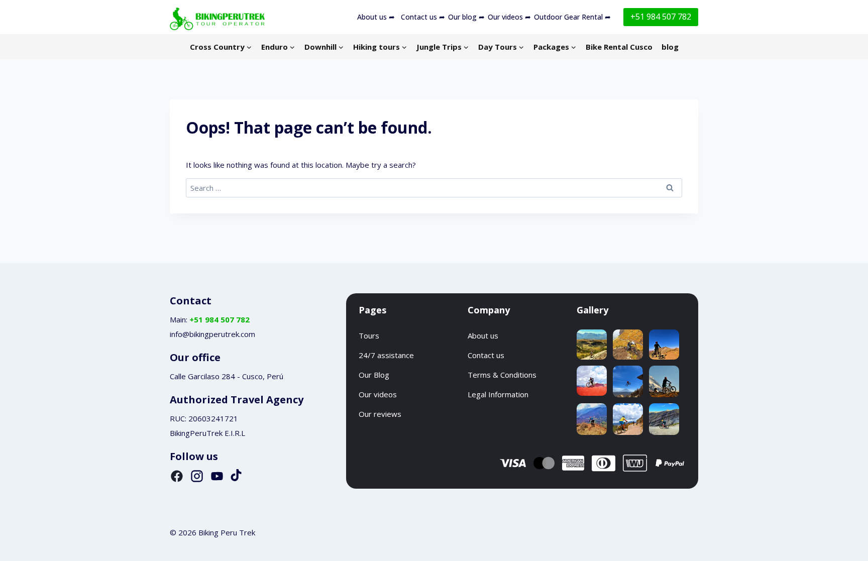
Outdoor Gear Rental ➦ (572, 17)
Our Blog (374, 375)
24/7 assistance (386, 355)
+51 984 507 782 (660, 16)
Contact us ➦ (423, 17)
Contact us (486, 355)
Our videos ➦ (509, 17)
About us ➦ (376, 17)
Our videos (378, 394)
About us (483, 335)
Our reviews (380, 414)
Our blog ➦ (466, 17)
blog (670, 47)
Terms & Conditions (502, 375)
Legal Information (498, 394)
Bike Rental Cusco (619, 47)
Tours (369, 335)
